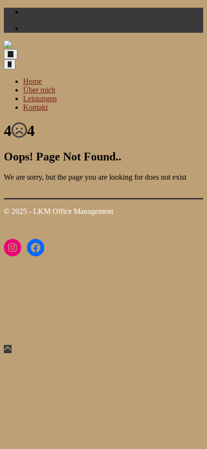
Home (32, 81)
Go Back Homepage (35, 193)
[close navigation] (9, 64)
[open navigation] (10, 54)
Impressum (186, 319)
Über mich (39, 90)
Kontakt (35, 107)
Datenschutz (184, 280)
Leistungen (40, 98)
